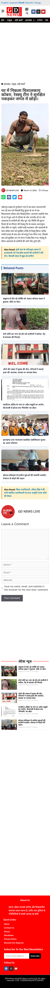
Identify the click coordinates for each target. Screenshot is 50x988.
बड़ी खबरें (19, 20)
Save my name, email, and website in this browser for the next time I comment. (26, 588)
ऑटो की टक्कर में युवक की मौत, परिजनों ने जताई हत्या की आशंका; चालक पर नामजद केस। (31, 695)
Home (6, 924)
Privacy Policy (10, 939)
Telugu (37, 2)
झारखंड (28, 20)
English (5, 2)
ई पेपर (40, 20)
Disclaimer (9, 935)
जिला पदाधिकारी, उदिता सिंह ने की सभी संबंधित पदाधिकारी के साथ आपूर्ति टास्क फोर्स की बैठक (25, 492)
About (7, 931)
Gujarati (13, 2)
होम (2, 20)
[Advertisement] (25, 52)
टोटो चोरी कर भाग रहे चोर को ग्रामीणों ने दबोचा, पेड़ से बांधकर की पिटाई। (33, 681)
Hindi (21, 2)
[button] (27, 13)
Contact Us (9, 927)
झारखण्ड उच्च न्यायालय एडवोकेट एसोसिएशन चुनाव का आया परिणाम (24, 441)
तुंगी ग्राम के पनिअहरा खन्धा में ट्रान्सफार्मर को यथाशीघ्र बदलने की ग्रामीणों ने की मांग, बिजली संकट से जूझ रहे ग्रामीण (23, 252)
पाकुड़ (9, 20)
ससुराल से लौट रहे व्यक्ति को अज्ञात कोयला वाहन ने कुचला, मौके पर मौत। (32, 668)
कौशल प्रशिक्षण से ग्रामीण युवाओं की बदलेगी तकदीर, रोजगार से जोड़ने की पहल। (31, 722)
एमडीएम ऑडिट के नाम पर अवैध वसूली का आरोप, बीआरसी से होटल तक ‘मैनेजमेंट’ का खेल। (32, 709)
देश (46, 20)
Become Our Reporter (14, 943)
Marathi (29, 2)
